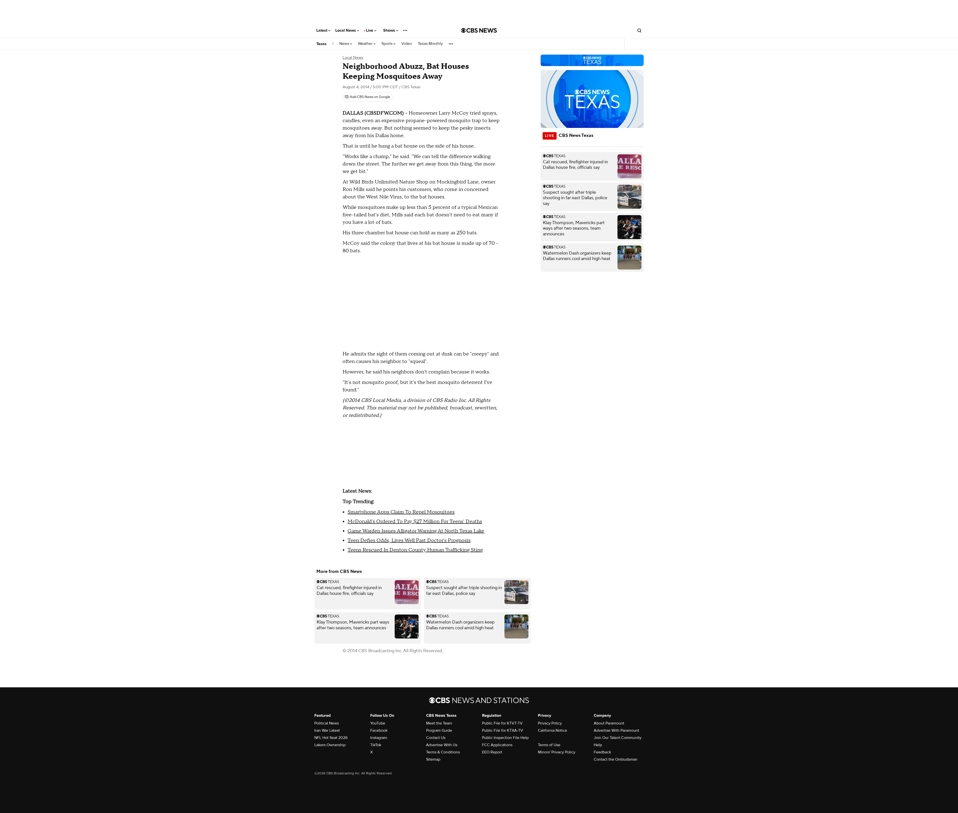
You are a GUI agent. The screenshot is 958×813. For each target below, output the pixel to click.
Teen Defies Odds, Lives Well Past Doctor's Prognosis (409, 540)
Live (370, 30)
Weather (365, 43)
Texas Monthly (430, 43)
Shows (389, 30)
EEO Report (492, 752)
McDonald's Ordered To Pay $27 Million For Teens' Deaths (415, 521)
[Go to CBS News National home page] (479, 30)
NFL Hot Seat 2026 (331, 738)
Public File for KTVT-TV (502, 723)
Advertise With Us (441, 745)
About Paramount (609, 723)
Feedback (602, 752)
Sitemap (433, 759)
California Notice (552, 730)
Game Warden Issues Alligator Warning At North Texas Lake (416, 531)
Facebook (378, 730)
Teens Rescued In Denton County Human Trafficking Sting (415, 550)
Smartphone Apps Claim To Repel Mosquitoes (401, 512)
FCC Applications (497, 745)
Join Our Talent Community (617, 738)
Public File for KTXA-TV (502, 730)
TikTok (375, 745)
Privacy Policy (550, 723)
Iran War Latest (327, 730)
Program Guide (439, 730)
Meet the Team (439, 723)
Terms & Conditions (443, 752)
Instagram (378, 738)
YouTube (377, 723)
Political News (326, 723)
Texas (321, 43)
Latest (322, 30)
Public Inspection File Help (505, 738)
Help (598, 745)
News (344, 43)
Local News (346, 30)
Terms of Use (549, 745)
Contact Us (435, 738)
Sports (387, 43)
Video (406, 43)
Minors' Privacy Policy (556, 752)
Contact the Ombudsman (615, 759)
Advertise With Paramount (616, 730)
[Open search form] (639, 30)
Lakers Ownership (330, 745)
